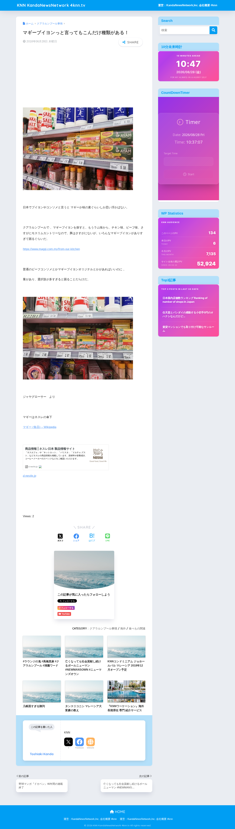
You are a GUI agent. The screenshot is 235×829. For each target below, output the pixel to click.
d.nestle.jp (29, 475)
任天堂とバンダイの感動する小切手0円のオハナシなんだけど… (188, 314)
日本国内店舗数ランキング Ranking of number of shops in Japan (185, 300)
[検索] (213, 30)
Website (90, 748)
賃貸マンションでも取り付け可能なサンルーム (188, 328)
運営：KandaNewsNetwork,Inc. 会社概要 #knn (187, 5)
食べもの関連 (137, 628)
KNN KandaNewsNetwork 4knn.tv (51, 5)
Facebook (79, 748)
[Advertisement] (84, 76)
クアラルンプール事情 (103, 628)
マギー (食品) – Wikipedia (39, 427)
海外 (123, 628)
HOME (119, 812)
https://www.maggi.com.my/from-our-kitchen (51, 249)
